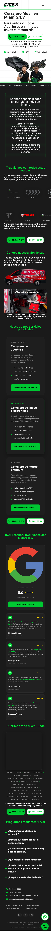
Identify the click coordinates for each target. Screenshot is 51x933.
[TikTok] (25, 915)
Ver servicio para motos (25, 508)
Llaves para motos (12, 909)
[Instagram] (31, 915)
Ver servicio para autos (25, 446)
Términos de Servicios (33, 928)
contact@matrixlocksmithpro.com (22, 899)
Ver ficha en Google (25, 604)
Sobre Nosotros (31, 909)
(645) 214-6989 (15, 889)
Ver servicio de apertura (25, 387)
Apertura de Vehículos (14, 905)
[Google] (19, 915)
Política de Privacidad (18, 928)
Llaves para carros (32, 905)
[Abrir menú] (43, 4)
